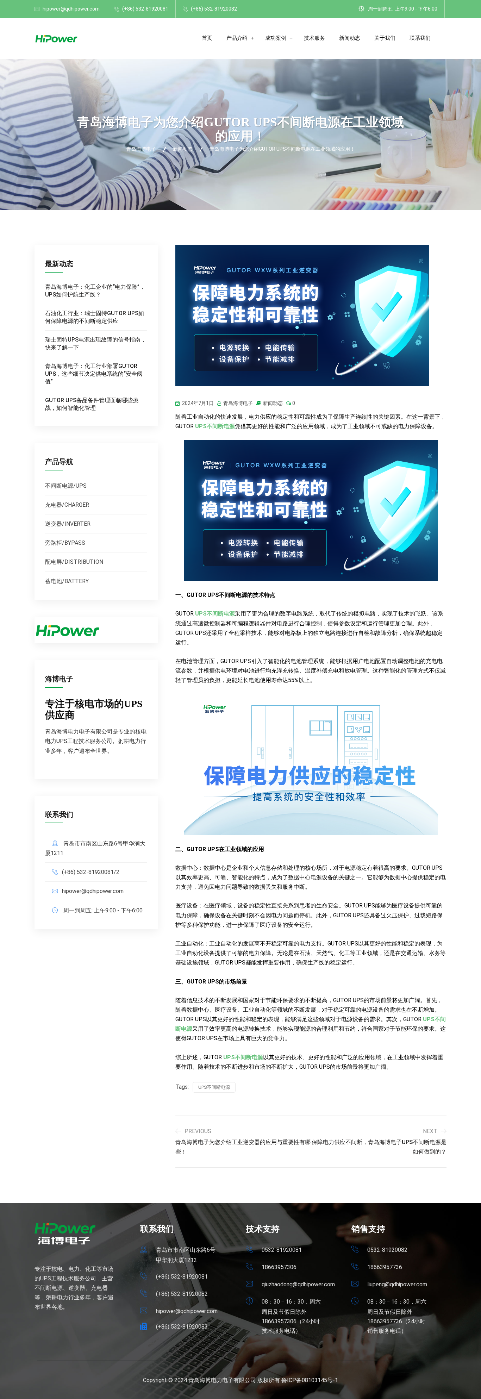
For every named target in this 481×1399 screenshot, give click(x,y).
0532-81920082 (387, 1250)
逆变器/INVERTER (67, 523)
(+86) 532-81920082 (214, 9)
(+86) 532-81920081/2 (90, 872)
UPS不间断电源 (214, 1087)
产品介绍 (237, 38)
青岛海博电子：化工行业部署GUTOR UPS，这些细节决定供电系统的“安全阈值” (94, 374)
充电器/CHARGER (67, 504)
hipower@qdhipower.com (71, 9)
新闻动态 (349, 38)
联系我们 (420, 38)
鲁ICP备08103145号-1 (309, 1380)
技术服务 (314, 38)
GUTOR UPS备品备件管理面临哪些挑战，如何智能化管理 (91, 404)
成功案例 (275, 38)
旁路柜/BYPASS (65, 542)
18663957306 (279, 1267)
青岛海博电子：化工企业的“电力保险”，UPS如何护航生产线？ (95, 290)
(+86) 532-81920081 (145, 9)
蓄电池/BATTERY (67, 581)
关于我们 (384, 38)
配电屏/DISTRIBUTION (74, 561)
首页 (207, 38)
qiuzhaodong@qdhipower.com (298, 1284)
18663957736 (384, 1267)
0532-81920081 (282, 1250)
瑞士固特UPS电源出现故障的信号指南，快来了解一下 (95, 343)
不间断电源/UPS (66, 485)
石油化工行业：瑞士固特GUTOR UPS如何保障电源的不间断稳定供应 (94, 317)
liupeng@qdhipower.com (397, 1284)
